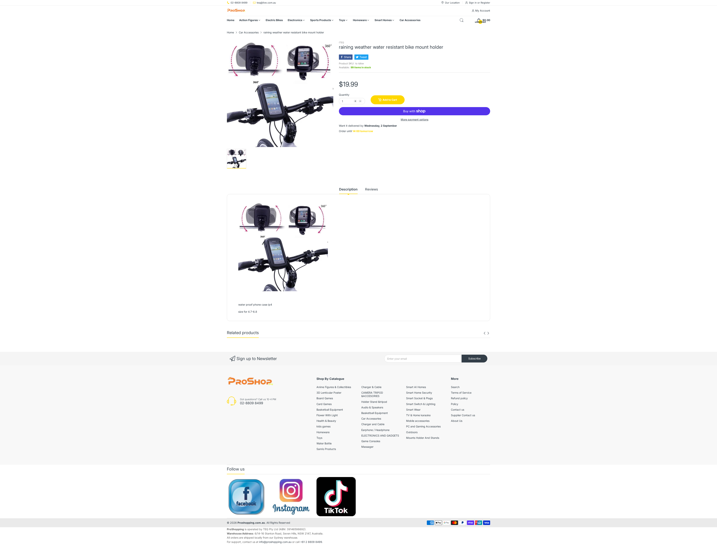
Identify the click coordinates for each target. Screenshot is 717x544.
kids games (323, 426)
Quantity (344, 94)
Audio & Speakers (372, 407)
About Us (456, 420)
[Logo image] (246, 496)
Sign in (473, 2)
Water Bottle (324, 443)
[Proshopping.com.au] (236, 11)
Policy (454, 404)
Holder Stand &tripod (374, 401)
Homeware (323, 432)
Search (455, 387)
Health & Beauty (326, 420)
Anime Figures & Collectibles (333, 387)
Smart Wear (413, 409)
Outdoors (412, 432)
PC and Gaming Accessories (423, 426)
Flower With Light (327, 415)
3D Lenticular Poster (328, 392)
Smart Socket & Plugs (419, 398)
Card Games (324, 404)
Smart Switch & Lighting (420, 404)
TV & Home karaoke (418, 415)
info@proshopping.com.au (275, 541)
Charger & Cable (371, 387)
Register (485, 2)
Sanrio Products (326, 449)
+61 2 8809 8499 (311, 541)
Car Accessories (371, 418)
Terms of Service (461, 392)
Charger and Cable (372, 424)
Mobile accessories (417, 420)
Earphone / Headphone (375, 430)
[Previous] (488, 333)
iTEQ (341, 42)
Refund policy (459, 398)
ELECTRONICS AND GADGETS (380, 435)
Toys (319, 437)
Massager (367, 446)
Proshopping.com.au (251, 522)
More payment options (414, 119)
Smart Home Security (419, 392)
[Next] (484, 333)
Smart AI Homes (416, 387)
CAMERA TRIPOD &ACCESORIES (372, 394)
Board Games (324, 398)
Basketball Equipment (329, 409)
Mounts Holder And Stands (422, 437)
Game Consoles (370, 441)
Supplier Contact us (463, 415)
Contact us (457, 409)
